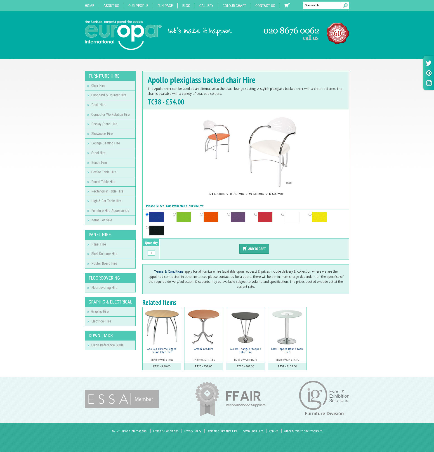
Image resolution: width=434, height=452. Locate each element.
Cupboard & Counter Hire (109, 95)
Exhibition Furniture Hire (222, 431)
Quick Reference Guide (107, 345)
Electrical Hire (101, 321)
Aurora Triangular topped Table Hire (245, 350)
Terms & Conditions (169, 271)
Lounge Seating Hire (105, 143)
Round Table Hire (103, 182)
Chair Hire (98, 85)
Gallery (206, 5)
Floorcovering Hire (104, 287)
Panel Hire (98, 244)
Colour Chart (234, 5)
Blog (186, 5)
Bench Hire (99, 162)
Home (89, 5)
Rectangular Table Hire (107, 191)
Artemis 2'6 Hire (203, 348)
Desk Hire (98, 105)
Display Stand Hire (104, 124)
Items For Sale (101, 220)
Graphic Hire (100, 311)
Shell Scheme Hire (104, 254)
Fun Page (165, 5)
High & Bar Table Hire (106, 201)
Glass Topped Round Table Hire (287, 350)
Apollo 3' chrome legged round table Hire (162, 350)
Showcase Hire (102, 134)
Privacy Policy (192, 431)
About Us (111, 5)
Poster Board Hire (104, 263)
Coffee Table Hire (103, 172)
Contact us (265, 5)
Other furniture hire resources (303, 431)
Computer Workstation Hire (110, 114)
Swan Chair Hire (253, 431)
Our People (138, 5)
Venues (273, 431)
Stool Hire (98, 153)
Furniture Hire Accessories (110, 211)
